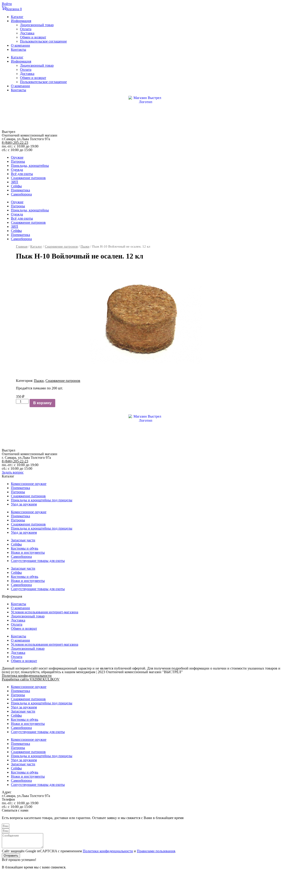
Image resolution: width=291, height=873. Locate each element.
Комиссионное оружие (28, 484)
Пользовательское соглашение (43, 41)
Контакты (18, 49)
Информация (21, 21)
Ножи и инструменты (28, 552)
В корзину (42, 403)
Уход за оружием (24, 504)
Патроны (18, 161)
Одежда (17, 170)
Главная (22, 246)
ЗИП (14, 182)
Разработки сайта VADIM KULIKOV (31, 679)
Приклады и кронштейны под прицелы (41, 500)
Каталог (17, 17)
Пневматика (20, 190)
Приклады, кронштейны (30, 165)
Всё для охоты (22, 174)
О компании (20, 45)
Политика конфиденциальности (27, 676)
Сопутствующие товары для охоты (38, 561)
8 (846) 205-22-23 (15, 143)
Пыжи (84, 246)
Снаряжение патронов (28, 178)
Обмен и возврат (33, 37)
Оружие (17, 157)
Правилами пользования (156, 851)
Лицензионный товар (37, 25)
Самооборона (21, 194)
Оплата (25, 29)
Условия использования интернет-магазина (44, 612)
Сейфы (16, 186)
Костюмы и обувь (24, 548)
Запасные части (23, 540)
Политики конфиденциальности (108, 851)
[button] (13, 472)
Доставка (27, 33)
